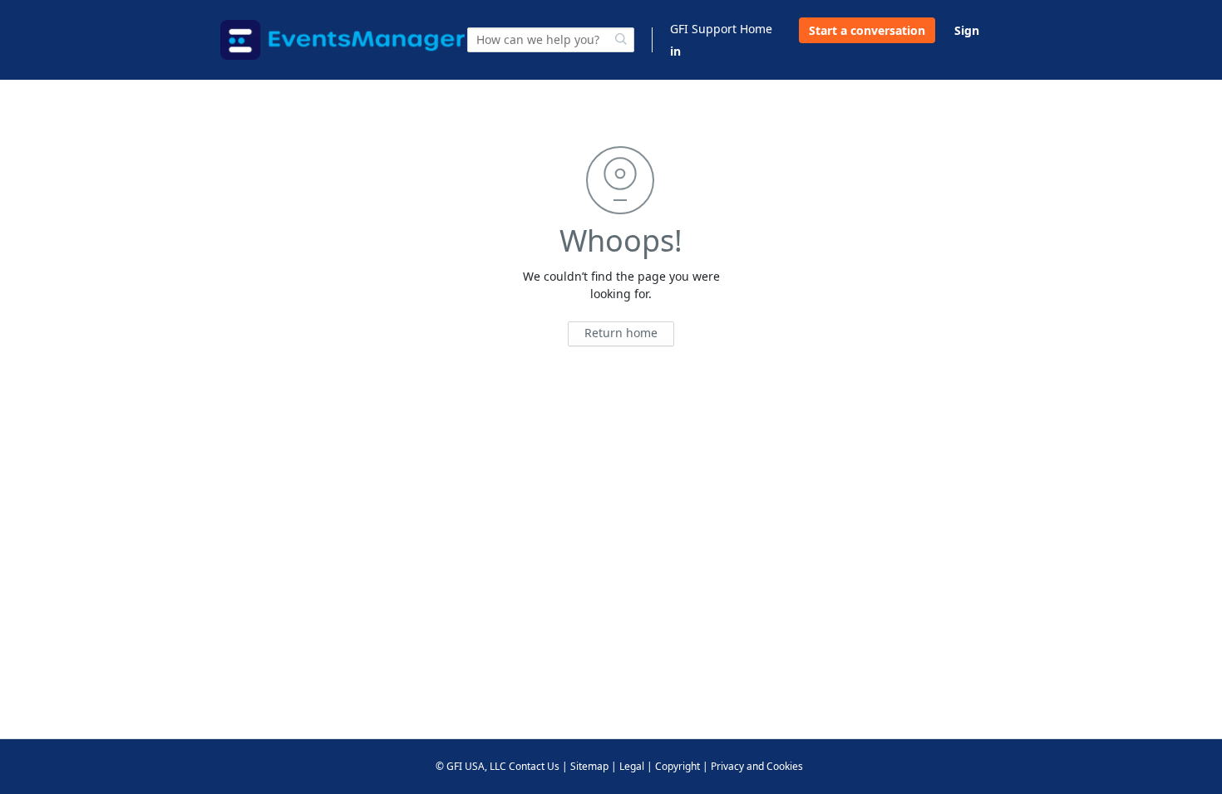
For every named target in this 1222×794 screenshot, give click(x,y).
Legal (631, 766)
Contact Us (534, 766)
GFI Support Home (721, 29)
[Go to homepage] (342, 40)
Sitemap (589, 766)
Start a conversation (867, 30)
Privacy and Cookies (757, 766)
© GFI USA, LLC (471, 766)
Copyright (677, 766)
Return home (621, 333)
